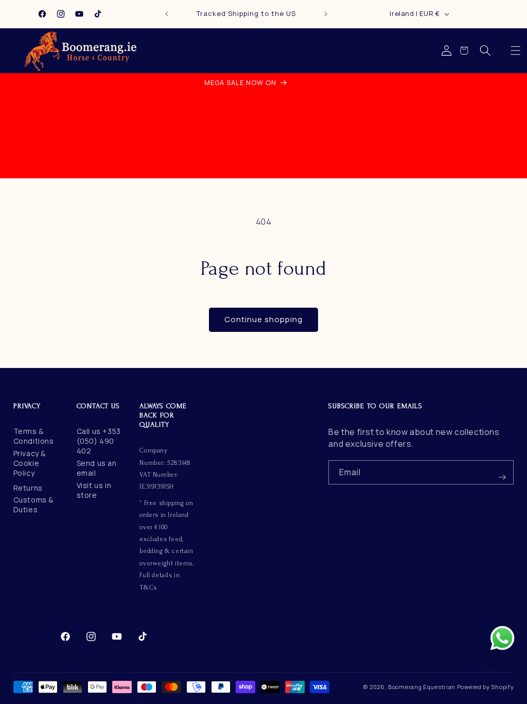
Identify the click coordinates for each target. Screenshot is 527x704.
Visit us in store (94, 490)
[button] (515, 50)
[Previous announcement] (166, 14)
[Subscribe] (501, 472)
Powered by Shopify (485, 687)
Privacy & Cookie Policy (29, 463)
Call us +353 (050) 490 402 (99, 441)
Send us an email (97, 468)
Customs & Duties (33, 504)
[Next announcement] (325, 14)
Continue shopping (263, 319)
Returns (28, 488)
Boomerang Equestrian (421, 687)
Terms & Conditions (33, 436)
